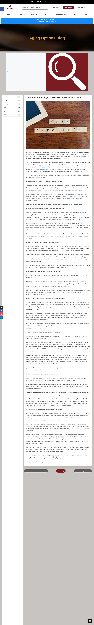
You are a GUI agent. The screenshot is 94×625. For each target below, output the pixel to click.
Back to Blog (61, 471)
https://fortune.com (44, 462)
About (9, 14)
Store (75, 14)
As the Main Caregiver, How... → (82, 471)
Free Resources (60, 14)
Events (46, 14)
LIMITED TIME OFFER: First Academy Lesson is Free (47, 1)
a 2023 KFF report (67, 196)
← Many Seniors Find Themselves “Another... (36, 471)
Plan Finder (81, 212)
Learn (21, 14)
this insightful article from (43, 169)
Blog (85, 14)
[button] (2, 9)
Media (33, 14)
